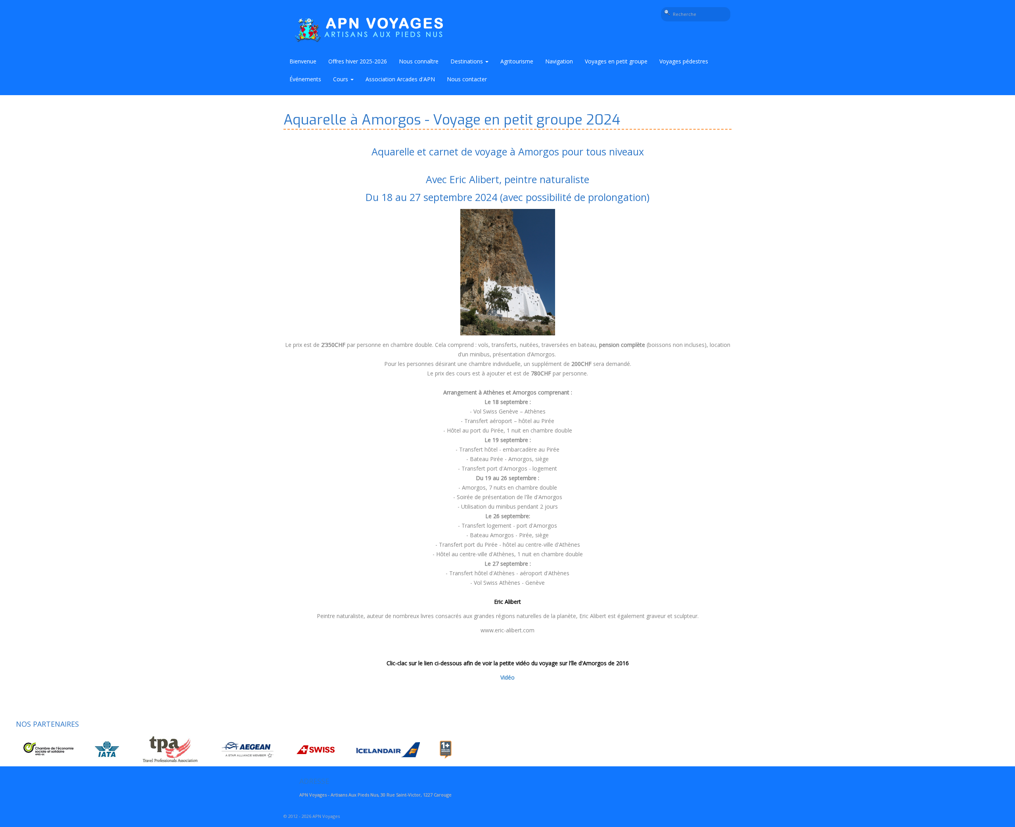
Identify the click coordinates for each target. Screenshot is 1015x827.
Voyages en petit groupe (616, 61)
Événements (305, 79)
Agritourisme (516, 61)
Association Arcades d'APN (400, 79)
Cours (341, 79)
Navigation (559, 61)
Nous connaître (419, 61)
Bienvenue (302, 61)
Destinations (467, 61)
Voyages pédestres (683, 61)
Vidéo (507, 677)
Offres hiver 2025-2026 (357, 61)
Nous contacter (467, 79)
